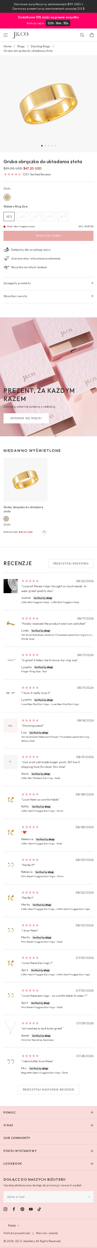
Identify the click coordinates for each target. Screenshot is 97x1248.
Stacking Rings (40, 46)
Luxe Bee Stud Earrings (35, 704)
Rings (21, 46)
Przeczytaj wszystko (71, 563)
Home (7, 46)
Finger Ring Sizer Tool (34, 671)
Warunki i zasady (47, 1233)
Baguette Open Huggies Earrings (40, 1072)
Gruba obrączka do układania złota (23, 509)
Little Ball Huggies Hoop (35, 602)
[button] (42, 145)
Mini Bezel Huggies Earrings (38, 876)
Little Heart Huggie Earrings (37, 810)
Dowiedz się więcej (26, 418)
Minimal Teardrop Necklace (37, 1039)
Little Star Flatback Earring (37, 778)
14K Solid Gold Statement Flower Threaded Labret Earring (55, 736)
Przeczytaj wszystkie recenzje (48, 1089)
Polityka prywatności (17, 1233)
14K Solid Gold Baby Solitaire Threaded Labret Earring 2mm (56, 634)
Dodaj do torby (48, 235)
